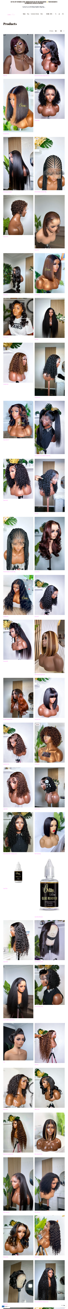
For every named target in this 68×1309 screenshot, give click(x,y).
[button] (56, 31)
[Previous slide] (37, 54)
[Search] (56, 14)
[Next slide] (62, 54)
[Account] (59, 14)
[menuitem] (42, 14)
